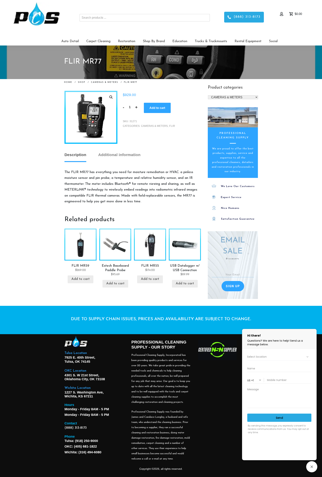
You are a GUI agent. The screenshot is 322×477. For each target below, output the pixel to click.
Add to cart (157, 107)
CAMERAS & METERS (154, 125)
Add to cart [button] (80, 279)
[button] (111, 97)
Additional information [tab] (119, 155)
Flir (172, 125)
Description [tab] (75, 155)
